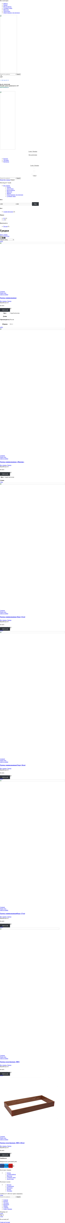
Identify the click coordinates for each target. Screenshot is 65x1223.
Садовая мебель (11, 1174)
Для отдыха (10, 188)
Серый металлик (8, 211)
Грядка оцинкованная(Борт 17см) (12, 913)
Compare (5, 1207)
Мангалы (9, 191)
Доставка (9, 1191)
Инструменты (11, 190)
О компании (10, 1186)
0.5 (4, 218)
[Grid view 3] (3, 238)
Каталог (9, 1184)
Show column (3, 234)
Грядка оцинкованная (8, 298)
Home (2, 180)
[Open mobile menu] (32, 89)
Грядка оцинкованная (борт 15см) (12, 617)
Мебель (9, 193)
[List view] (1, 238)
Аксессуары (10, 1179)
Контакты (9, 1187)
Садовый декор (11, 196)
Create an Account (5, 1222)
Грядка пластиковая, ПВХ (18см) (12, 1143)
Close (1, 1195)
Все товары (7, 180)
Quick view (3, 293)
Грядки (9, 187)
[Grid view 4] (4, 238)
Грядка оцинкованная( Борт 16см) (12, 765)
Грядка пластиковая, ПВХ (10, 1062)
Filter (35, 204)
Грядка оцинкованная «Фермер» (12, 462)
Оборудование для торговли (15, 194)
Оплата (9, 1189)
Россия (5, 226)
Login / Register (7, 1209)
